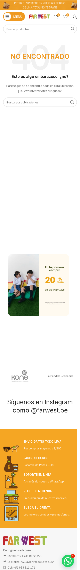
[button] (68, 561)
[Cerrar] (67, 249)
